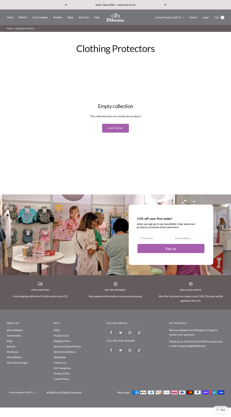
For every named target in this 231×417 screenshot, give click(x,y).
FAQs (57, 330)
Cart (218, 17)
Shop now (115, 128)
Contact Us (60, 362)
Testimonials (14, 335)
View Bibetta (14, 357)
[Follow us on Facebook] (111, 332)
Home (10, 17)
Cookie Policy (61, 378)
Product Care (61, 335)
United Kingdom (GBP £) (168, 17)
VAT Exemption (62, 368)
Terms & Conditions (64, 351)
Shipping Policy (62, 340)
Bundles (57, 17)
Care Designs (40, 17)
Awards (11, 346)
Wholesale (60, 357)
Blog (70, 17)
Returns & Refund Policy (67, 346)
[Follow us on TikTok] (139, 332)
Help (96, 17)
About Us (83, 17)
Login (205, 17)
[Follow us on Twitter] (120, 332)
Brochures (12, 351)
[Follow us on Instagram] (129, 332)
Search (193, 17)
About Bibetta (15, 330)
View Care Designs (17, 362)
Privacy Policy (62, 373)
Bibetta (23, 17)
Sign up (170, 248)
